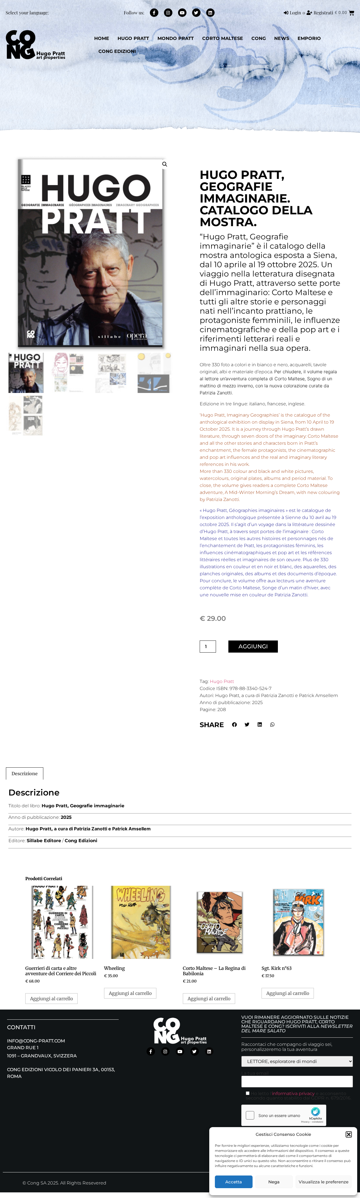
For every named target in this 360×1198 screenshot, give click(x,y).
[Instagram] (168, 12)
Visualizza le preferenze (323, 1181)
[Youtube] (182, 12)
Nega (274, 1181)
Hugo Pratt (222, 681)
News (281, 38)
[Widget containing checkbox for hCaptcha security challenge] (283, 1115)
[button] (349, 1134)
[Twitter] (196, 12)
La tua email (255, 1073)
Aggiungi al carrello (51, 998)
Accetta (233, 1181)
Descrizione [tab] (25, 773)
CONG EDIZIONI (117, 51)
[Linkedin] (210, 12)
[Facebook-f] (154, 12)
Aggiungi (253, 646)
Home (101, 38)
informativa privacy (293, 1093)
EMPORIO (309, 38)
